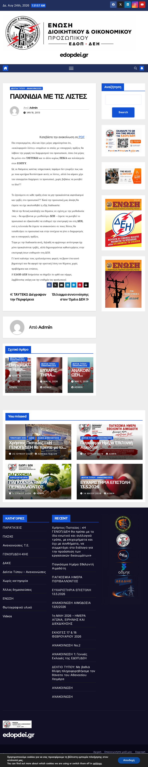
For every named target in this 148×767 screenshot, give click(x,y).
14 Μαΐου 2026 (93, 493)
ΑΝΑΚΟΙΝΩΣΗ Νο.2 (66, 645)
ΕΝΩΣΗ (8, 598)
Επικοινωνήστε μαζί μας (118, 751)
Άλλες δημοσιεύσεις (48, 438)
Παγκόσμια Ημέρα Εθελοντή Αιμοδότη (106, 445)
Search (123, 112)
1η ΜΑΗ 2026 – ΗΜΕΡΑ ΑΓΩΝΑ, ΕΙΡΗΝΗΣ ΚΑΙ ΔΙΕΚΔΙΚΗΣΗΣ (69, 619)
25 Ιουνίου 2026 (22, 454)
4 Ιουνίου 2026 (22, 493)
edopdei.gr (74, 55)
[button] (135, 68)
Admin (33, 107)
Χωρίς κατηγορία (19, 477)
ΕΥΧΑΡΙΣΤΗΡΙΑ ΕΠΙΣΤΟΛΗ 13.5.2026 (105, 484)
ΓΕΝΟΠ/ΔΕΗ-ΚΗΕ (18, 438)
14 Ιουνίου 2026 (94, 454)
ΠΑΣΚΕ (8, 536)
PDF (82, 137)
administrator (47, 454)
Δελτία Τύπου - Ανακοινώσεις (26, 88)
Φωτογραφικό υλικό (17, 607)
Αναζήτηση (112, 87)
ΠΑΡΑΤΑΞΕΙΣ (12, 527)
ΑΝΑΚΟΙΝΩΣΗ (62, 688)
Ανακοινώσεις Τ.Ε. (16, 545)
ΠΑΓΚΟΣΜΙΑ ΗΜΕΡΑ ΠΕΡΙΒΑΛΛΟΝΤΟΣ (28, 484)
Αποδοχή (129, 760)
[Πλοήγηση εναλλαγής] (71, 68)
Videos (7, 616)
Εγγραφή (140, 751)
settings (97, 763)
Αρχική (97, 751)
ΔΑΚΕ (31, 438)
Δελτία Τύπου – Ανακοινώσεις (24, 572)
